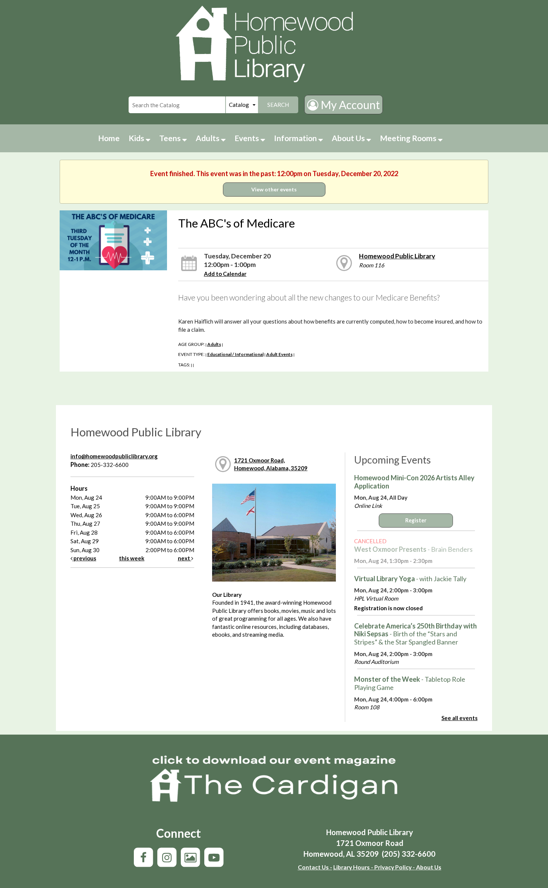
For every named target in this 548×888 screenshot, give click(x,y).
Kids (137, 138)
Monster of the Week (409, 683)
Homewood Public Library (397, 256)
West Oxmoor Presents (413, 549)
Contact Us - (315, 867)
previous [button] (84, 558)
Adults (208, 138)
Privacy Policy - (394, 867)
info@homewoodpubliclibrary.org (114, 456)
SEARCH (278, 104)
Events (247, 138)
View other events (274, 189)
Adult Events (279, 354)
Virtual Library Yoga (410, 579)
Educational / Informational (235, 354)
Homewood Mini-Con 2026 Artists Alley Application (414, 482)
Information (296, 138)
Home (109, 138)
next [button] (184, 558)
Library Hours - (353, 867)
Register (415, 520)
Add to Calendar (225, 273)
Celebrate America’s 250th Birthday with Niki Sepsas (415, 634)
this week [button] (131, 558)
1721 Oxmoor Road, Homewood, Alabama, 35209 (271, 464)
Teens (170, 138)
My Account (349, 104)
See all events (459, 717)
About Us (349, 138)
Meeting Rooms (409, 138)
